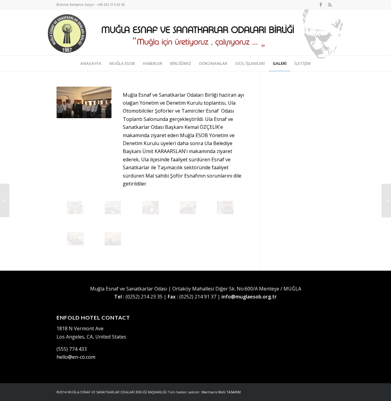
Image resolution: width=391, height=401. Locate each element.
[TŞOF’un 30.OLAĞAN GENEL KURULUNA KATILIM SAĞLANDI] (4, 200)
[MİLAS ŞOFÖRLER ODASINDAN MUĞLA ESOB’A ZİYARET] (386, 200)
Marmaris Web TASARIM (221, 392)
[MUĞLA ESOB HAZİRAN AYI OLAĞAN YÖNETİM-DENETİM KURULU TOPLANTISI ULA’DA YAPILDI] (75, 207)
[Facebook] (320, 4)
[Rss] (329, 4)
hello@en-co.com (76, 357)
